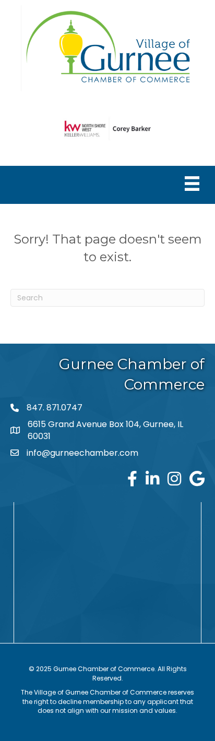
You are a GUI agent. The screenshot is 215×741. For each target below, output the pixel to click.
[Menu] (192, 183)
